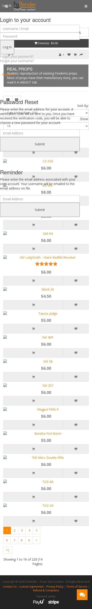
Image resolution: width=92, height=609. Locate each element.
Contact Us (10, 586)
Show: (84, 119)
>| (8, 550)
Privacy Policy (54, 586)
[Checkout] (81, 54)
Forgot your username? (17, 61)
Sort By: (83, 106)
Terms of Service (76, 586)
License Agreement (31, 586)
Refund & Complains (46, 590)
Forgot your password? (16, 56)
